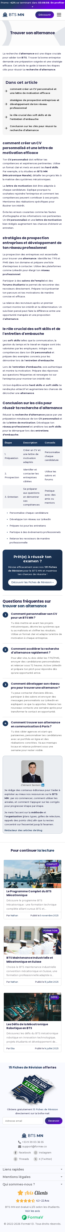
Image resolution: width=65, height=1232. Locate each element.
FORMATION (50, 930)
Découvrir (44, 14)
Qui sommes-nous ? (19, 1184)
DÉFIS (54, 997)
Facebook (25, 1152)
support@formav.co (34, 1146)
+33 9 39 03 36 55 (32, 1142)
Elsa (13, 1048)
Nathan (14, 915)
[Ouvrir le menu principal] (59, 14)
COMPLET (51, 864)
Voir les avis (32, 1211)
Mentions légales (17, 1177)
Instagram (45, 1152)
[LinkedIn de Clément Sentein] (42, 785)
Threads (24, 1159)
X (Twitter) (45, 1159)
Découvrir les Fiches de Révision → (32, 582)
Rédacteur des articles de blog (23, 830)
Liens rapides (13, 1169)
